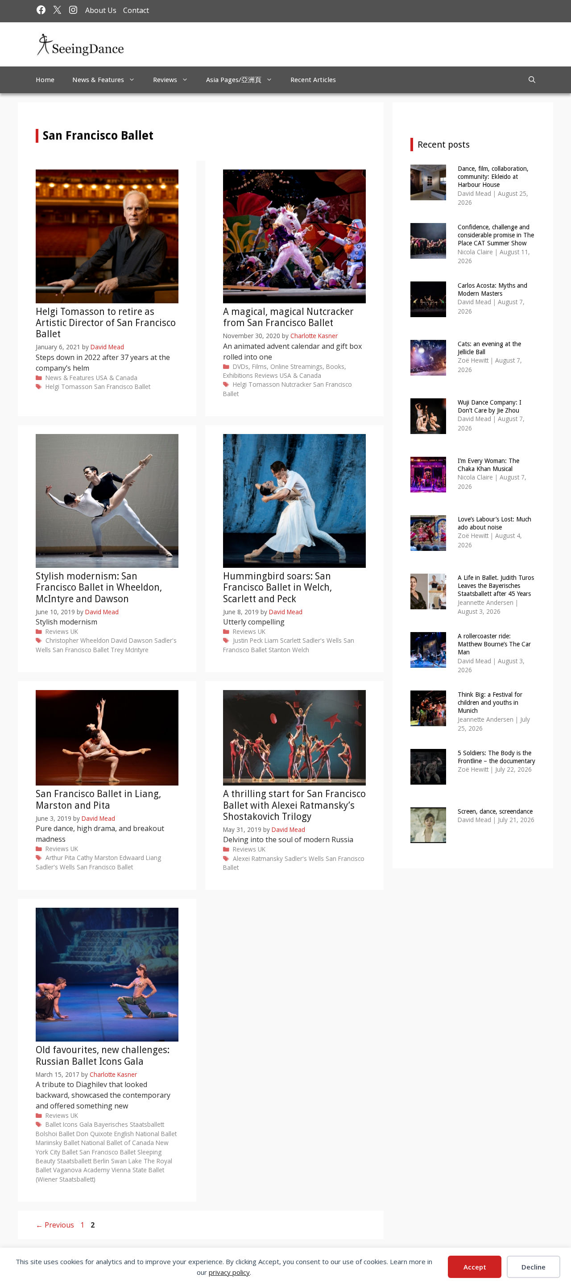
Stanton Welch (289, 649)
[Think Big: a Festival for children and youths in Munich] (428, 720)
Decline (533, 1266)
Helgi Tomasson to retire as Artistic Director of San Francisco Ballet (106, 322)
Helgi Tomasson (69, 386)
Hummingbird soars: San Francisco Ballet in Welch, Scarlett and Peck (277, 587)
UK (74, 631)
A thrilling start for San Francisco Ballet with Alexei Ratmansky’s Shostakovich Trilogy (294, 805)
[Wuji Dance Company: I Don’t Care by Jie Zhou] (428, 428)
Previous (55, 1225)
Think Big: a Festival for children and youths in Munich (490, 702)
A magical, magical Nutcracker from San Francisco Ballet (288, 317)
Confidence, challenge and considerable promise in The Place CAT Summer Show (496, 235)
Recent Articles (313, 80)
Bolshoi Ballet (55, 1133)
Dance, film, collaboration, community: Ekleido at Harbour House (493, 176)
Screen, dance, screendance (495, 811)
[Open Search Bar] (532, 79)
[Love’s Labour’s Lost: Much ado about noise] (428, 545)
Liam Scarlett (283, 640)
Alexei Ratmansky (258, 858)
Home (45, 80)
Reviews (165, 80)
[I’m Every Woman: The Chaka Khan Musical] (428, 486)
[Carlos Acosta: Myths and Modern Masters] (428, 311)
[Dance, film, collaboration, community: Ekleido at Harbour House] (428, 194)
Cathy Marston (97, 857)
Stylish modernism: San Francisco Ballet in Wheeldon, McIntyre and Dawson (99, 587)
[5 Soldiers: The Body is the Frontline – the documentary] (428, 778)
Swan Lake (126, 1161)
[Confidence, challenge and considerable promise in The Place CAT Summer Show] (428, 253)
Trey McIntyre (130, 649)
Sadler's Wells (322, 640)
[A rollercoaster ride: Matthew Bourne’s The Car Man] (428, 662)
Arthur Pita (60, 857)
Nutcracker (296, 384)
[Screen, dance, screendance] (428, 837)
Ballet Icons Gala (69, 1124)
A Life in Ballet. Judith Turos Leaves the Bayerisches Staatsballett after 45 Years (496, 585)
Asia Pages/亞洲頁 (233, 80)
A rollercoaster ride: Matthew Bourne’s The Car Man (494, 644)
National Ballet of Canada (117, 1142)
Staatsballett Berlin (83, 1161)
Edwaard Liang (140, 857)
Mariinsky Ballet (57, 1142)
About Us (100, 10)
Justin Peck (248, 640)
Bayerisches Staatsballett (129, 1124)
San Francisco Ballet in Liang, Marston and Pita (98, 799)
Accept (474, 1266)
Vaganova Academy (81, 1170)
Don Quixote (94, 1133)
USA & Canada (116, 377)
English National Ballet (145, 1133)
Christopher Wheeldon (77, 640)
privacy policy (229, 1272)
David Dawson (132, 640)
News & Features (98, 80)
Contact (136, 10)
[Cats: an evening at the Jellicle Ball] (428, 369)
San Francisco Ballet (122, 386)
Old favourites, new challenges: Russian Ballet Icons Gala (103, 1055)
